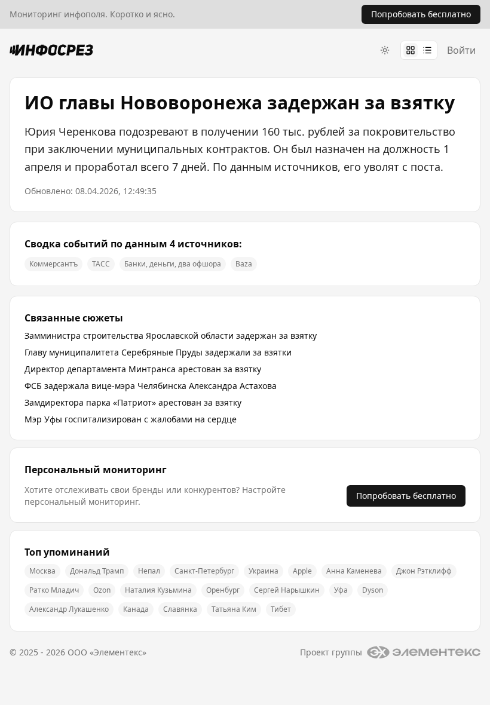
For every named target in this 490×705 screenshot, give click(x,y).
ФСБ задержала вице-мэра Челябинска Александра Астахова (150, 385)
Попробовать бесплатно (406, 495)
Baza (243, 264)
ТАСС (101, 264)
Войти (461, 50)
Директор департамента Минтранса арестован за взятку (142, 369)
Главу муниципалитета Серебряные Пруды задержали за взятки (158, 352)
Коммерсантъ (53, 264)
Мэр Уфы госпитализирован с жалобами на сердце (130, 419)
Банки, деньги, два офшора (172, 264)
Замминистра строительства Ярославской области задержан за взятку (170, 335)
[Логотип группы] (423, 652)
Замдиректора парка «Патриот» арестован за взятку (132, 402)
